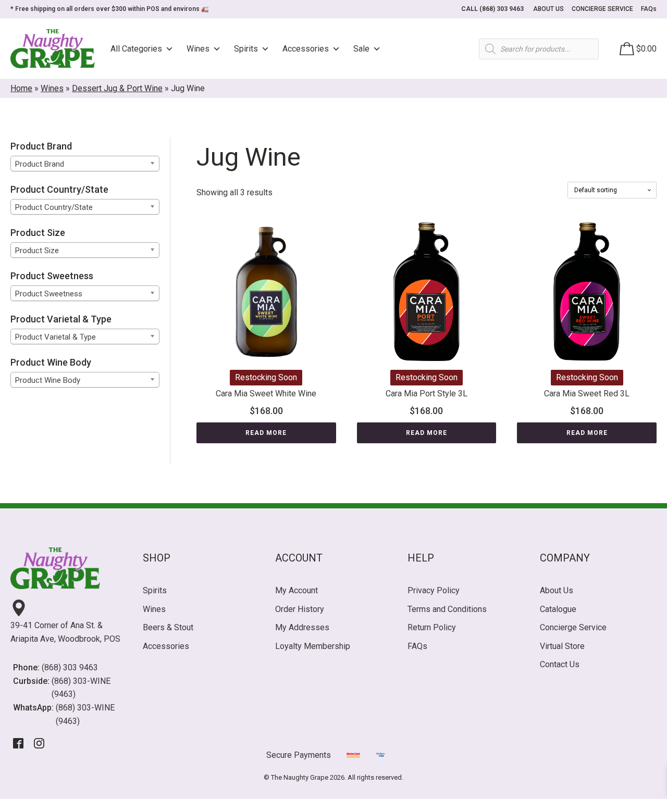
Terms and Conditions (447, 609)
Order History (299, 609)
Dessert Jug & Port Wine (117, 88)
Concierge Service (573, 627)
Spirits (246, 49)
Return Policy (431, 627)
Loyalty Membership (312, 646)
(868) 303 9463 (70, 667)
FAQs (649, 9)
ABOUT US (548, 9)
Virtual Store (562, 646)
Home (21, 88)
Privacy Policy (433, 590)
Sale (361, 49)
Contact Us (559, 664)
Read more (266, 432)
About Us (556, 590)
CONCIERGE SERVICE (602, 9)
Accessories (305, 49)
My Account (296, 590)
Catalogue (558, 609)
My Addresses (302, 627)
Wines (198, 49)
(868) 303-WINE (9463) (81, 688)
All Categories (136, 49)
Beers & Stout (168, 627)
